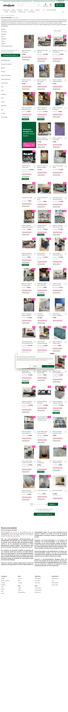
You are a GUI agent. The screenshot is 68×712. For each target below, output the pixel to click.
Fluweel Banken (55, 582)
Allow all (48, 366)
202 (46, 504)
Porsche (19, 578)
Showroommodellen (10, 15)
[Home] (9, 5)
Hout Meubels (38, 578)
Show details (51, 363)
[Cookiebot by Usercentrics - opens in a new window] (50, 353)
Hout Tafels (37, 580)
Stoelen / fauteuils (5, 580)
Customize (35, 366)
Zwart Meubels (38, 590)
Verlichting (3, 584)
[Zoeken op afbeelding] (38, 5)
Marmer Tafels (55, 584)
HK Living (20, 582)
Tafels (2, 587)
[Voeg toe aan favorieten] (34, 51)
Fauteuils (3, 582)
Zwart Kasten (38, 592)
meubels (15, 532)
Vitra (53, 580)
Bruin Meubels (38, 588)
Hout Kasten (37, 582)
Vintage (19, 588)
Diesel (19, 580)
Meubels (3, 578)
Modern (19, 590)
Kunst (2, 591)
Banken (2, 589)
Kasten (2, 593)
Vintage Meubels (21, 592)
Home (2, 15)
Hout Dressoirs (55, 578)
